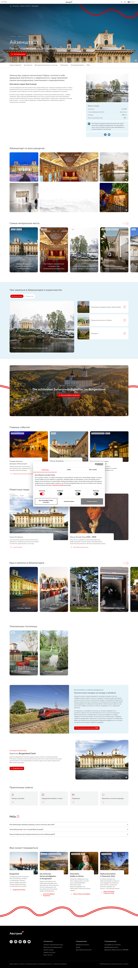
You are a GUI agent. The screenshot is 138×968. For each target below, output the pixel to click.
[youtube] (29, 941)
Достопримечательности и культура (46, 65)
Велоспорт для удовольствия (53, 947)
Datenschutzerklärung (58, 485)
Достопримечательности (84, 950)
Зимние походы (48, 950)
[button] (132, 2)
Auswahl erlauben (69, 501)
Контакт (22, 964)
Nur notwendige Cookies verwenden (46, 501)
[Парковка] (73, 802)
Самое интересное (15, 65)
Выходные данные (32, 964)
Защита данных (14, 964)
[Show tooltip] (136, 60)
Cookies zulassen (92, 501)
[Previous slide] (89, 88)
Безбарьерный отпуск (111, 947)
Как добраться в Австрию (113, 944)
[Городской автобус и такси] (43, 802)
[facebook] (109, 134)
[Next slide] (124, 88)
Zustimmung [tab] (45, 469)
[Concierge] (125, 1)
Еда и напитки (48, 955)
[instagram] (105, 134)
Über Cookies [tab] (93, 469)
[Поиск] (121, 1)
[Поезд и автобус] (13, 802)
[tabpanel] (69, 327)
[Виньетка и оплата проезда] (103, 802)
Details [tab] (69, 469)
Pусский (132, 2)
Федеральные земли (82, 944)
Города (78, 947)
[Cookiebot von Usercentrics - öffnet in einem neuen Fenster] (96, 464)
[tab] (16, 296)
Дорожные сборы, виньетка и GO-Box (116, 950)
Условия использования (60, 964)
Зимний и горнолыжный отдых (53, 944)
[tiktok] (24, 941)
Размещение (64, 65)
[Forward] (127, 223)
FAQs (88, 65)
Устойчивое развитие (77, 65)
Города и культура (49, 952)
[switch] (60, 494)
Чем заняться (28, 65)
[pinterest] (20, 941)
